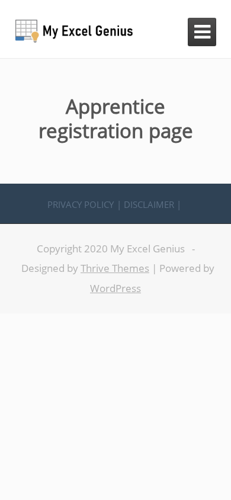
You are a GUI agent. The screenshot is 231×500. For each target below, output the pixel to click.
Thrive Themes (115, 268)
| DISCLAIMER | (149, 204)
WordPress (115, 288)
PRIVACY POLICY (80, 204)
